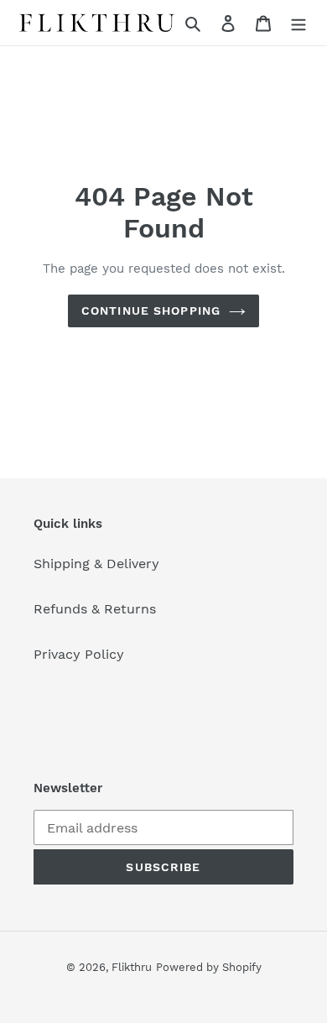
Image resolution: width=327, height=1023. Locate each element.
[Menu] (298, 22)
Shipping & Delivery (96, 564)
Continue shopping (151, 310)
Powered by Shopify (209, 967)
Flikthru (132, 967)
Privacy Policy (79, 654)
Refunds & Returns (95, 609)
